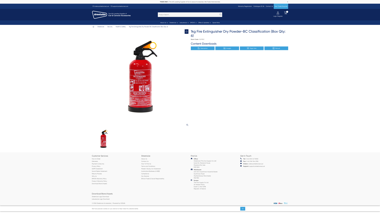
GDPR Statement (97, 169)
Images (228, 48)
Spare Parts (216, 22)
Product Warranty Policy (99, 181)
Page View (253, 48)
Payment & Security (98, 164)
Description (204, 48)
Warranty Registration (245, 6)
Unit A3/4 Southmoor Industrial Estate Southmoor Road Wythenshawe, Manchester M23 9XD (205, 174)
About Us (163, 22)
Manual (277, 48)
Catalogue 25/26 (258, 6)
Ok (243, 208)
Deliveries (95, 161)
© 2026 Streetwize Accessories (101, 203)
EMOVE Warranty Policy (99, 178)
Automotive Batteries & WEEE (150, 171)
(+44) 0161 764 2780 (250, 161)
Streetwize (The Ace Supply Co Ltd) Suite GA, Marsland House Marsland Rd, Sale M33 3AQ (205, 163)
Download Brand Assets (99, 183)
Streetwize (173, 22)
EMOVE (192, 22)
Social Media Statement (99, 171)
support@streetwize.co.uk (120, 6)
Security (109, 26)
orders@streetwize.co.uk (101, 6)
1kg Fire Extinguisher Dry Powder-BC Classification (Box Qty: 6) (148, 26)
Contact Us (269, 6)
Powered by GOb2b (119, 203)
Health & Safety (121, 26)
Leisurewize (183, 22)
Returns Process (97, 173)
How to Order (96, 159)
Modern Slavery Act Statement (151, 169)
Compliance (145, 173)
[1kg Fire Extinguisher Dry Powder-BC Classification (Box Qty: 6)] (140, 78)
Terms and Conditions (148, 166)
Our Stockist (145, 176)
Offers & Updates (203, 22)
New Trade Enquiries (281, 6)
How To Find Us (146, 164)
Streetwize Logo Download (100, 196)
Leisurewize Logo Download (101, 199)
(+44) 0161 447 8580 (250, 159)
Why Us (94, 176)
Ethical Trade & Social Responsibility (152, 178)
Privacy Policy (96, 166)
